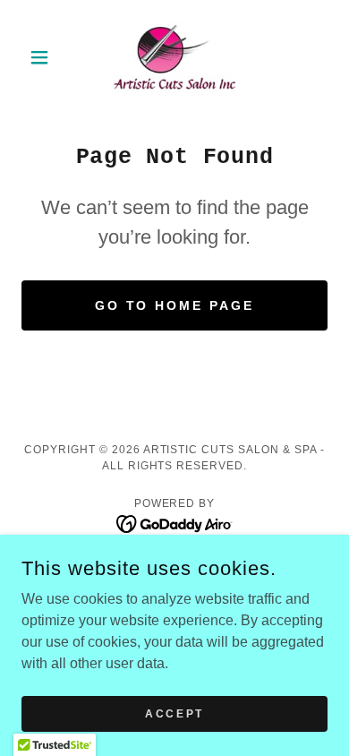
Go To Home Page (175, 305)
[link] (174, 57)
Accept (174, 713)
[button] (44, 57)
